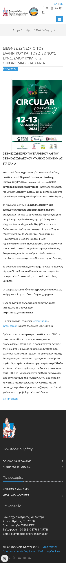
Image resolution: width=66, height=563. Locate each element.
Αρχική (17, 30)
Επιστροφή (10, 398)
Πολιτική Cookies (49, 551)
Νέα (29, 30)
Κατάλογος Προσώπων (17, 460)
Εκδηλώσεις (44, 30)
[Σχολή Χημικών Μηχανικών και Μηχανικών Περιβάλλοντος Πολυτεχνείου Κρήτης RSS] (43, 12)
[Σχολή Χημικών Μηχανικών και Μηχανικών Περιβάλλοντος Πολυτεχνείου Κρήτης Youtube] (52, 8)
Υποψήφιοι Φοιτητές (16, 495)
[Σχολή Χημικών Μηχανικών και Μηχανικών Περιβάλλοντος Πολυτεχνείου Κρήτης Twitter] (47, 8)
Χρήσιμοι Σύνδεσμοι (16, 489)
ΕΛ (55, 3)
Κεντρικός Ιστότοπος (17, 466)
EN (61, 3)
